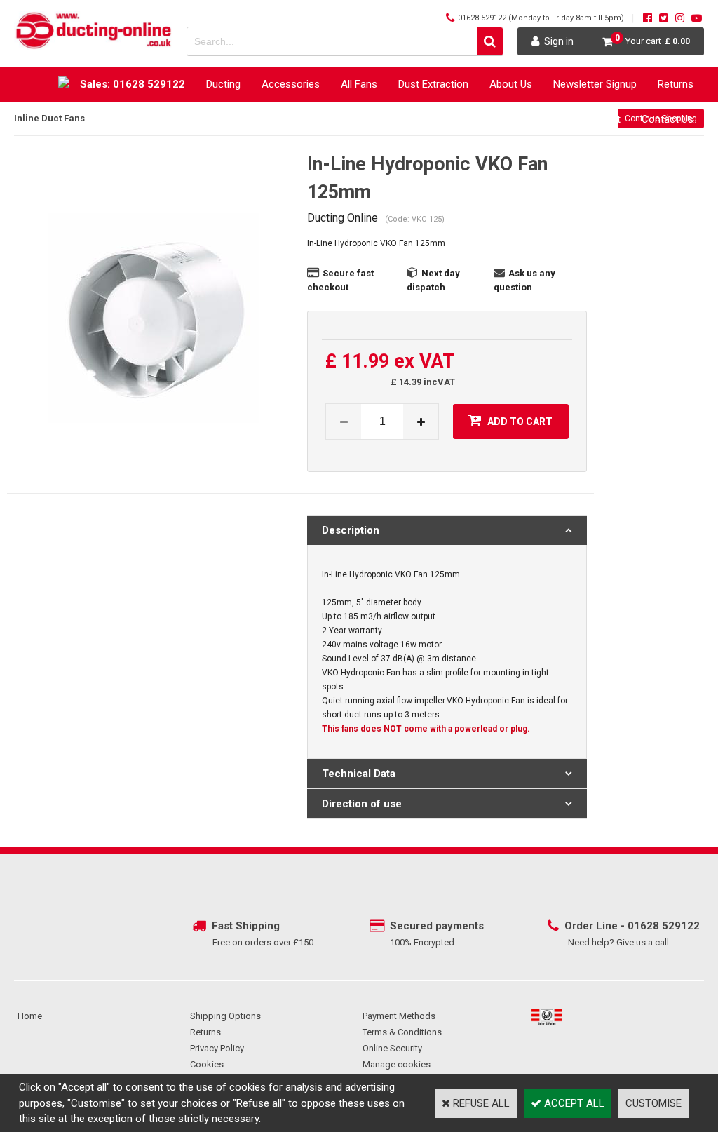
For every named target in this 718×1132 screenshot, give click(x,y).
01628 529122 (482, 17)
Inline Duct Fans (49, 118)
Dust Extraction (433, 84)
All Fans (359, 84)
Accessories (291, 84)
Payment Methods (399, 1016)
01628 (645, 925)
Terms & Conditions (402, 1032)
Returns (675, 84)
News (463, 119)
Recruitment (592, 119)
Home (30, 1016)
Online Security (392, 1048)
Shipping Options (225, 1016)
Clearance (520, 119)
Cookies (207, 1064)
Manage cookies (397, 1064)
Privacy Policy (217, 1048)
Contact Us (667, 119)
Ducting (223, 84)
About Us (510, 84)
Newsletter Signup (595, 84)
